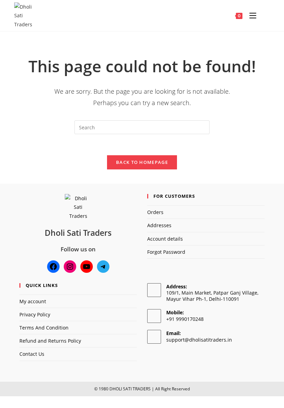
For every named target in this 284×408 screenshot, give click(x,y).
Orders (155, 212)
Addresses (159, 225)
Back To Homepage (142, 162)
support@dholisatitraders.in (199, 339)
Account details (165, 238)
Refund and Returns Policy (50, 340)
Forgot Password (166, 252)
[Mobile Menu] (251, 15)
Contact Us (31, 354)
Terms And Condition (44, 327)
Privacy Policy (34, 314)
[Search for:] (264, 15)
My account (32, 301)
